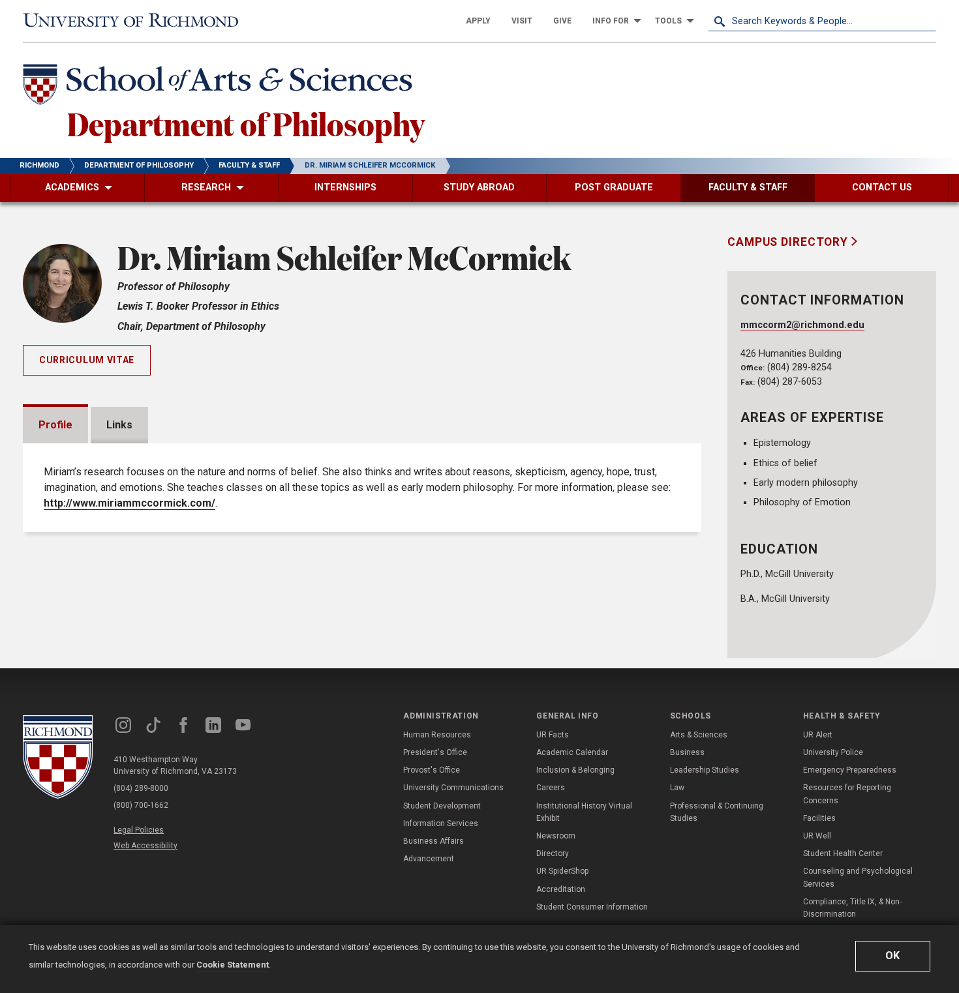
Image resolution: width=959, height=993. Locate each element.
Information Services (440, 823)
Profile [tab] (55, 425)
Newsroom (555, 835)
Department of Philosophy (246, 123)
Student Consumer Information (592, 906)
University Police (833, 752)
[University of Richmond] (137, 21)
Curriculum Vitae (86, 360)
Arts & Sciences (698, 734)
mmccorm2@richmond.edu (802, 325)
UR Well (817, 835)
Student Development (442, 805)
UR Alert (817, 734)
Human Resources (437, 734)
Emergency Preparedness (849, 770)
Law (677, 787)
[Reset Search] (926, 21)
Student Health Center (843, 853)
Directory (552, 853)
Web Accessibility (145, 845)
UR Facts (552, 734)
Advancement (428, 858)
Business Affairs (433, 841)
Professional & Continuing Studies (716, 812)
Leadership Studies (704, 770)
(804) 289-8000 (141, 788)
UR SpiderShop (562, 871)
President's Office (435, 752)
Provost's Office (431, 770)
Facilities (819, 818)
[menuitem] (478, 21)
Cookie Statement (232, 965)
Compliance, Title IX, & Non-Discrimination (852, 908)
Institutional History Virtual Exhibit (584, 812)
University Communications (453, 787)
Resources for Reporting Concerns (847, 794)
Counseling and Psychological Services (858, 877)
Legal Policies (139, 830)
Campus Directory (789, 241)
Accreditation (560, 889)
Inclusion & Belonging (575, 770)
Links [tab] (119, 425)
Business (687, 752)
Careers (550, 787)
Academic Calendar (572, 752)
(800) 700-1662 (141, 805)
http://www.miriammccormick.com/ (129, 503)
